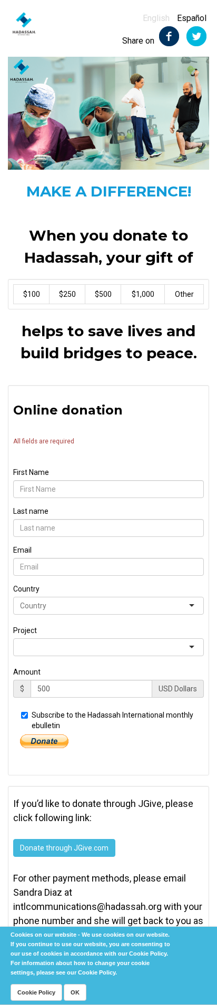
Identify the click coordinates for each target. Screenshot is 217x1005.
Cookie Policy (36, 992)
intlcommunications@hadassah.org (87, 906)
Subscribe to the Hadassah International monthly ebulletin (112, 720)
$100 (31, 294)
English (156, 18)
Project (25, 630)
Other (184, 294)
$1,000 (143, 294)
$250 (67, 294)
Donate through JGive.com (64, 848)
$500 (103, 294)
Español (191, 18)
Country (26, 589)
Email (22, 550)
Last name (30, 511)
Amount (27, 672)
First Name (31, 472)
